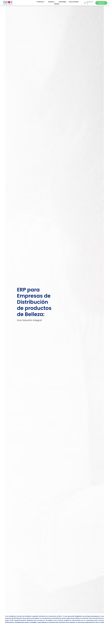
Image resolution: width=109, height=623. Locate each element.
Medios (56, 4)
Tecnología (62, 2)
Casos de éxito (74, 2)
